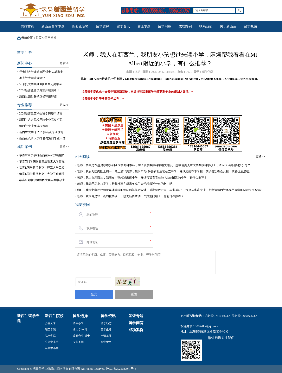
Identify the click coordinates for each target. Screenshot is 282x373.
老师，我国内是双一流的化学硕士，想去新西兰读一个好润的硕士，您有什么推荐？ (130, 196)
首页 (38, 37)
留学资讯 (123, 26)
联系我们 (205, 26)
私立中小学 (51, 348)
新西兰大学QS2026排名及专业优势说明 (44, 132)
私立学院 (50, 335)
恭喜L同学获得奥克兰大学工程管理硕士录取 (44, 173)
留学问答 (164, 26)
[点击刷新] (127, 281)
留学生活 (106, 329)
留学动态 (106, 323)
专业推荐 (78, 341)
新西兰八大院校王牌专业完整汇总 (41, 119)
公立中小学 (51, 341)
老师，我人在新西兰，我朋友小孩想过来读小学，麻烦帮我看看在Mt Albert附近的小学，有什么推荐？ (142, 177)
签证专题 (143, 26)
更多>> (64, 63)
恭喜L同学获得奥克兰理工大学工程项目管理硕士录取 (44, 167)
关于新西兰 (228, 26)
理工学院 (50, 329)
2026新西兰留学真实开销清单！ (39, 90)
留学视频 (250, 26)
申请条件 (106, 335)
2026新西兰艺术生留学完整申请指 (41, 113)
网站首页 (27, 26)
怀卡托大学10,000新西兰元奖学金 (40, 84)
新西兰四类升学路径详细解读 (38, 96)
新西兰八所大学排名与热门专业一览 (42, 138)
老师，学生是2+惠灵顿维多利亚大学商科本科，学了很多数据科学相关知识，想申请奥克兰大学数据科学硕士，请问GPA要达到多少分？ (163, 165)
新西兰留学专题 (53, 26)
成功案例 (185, 26)
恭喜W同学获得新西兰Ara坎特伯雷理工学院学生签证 (44, 155)
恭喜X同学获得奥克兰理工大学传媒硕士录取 (44, 161)
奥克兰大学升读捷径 (32, 78)
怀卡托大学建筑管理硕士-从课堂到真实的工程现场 (44, 71)
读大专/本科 (80, 329)
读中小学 (78, 323)
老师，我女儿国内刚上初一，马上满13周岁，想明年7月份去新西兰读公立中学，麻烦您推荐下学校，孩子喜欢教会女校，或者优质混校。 (164, 171)
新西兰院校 (80, 26)
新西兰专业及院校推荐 (33, 126)
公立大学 (50, 323)
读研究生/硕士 (81, 335)
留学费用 (106, 341)
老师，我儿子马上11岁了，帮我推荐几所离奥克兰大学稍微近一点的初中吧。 (126, 183)
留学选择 (102, 26)
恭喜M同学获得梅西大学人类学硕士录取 (44, 180)
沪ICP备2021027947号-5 (121, 368)
